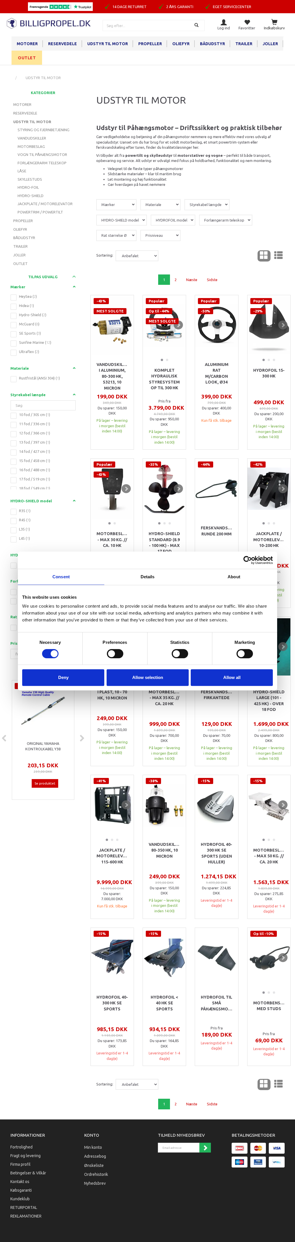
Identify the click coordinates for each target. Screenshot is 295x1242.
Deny (63, 677)
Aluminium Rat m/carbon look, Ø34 (216, 373)
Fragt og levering (25, 1155)
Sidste (212, 280)
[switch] (115, 653)
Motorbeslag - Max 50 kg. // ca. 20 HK (269, 856)
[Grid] (264, 256)
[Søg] (197, 25)
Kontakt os (19, 1181)
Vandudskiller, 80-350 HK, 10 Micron (164, 850)
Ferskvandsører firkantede (216, 695)
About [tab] (234, 576)
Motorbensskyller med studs (269, 1006)
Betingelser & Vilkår (28, 1173)
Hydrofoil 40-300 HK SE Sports (112, 1003)
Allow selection (147, 677)
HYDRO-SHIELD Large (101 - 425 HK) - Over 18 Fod (269, 701)
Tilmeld (205, 1148)
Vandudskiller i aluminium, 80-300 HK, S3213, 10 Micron (112, 376)
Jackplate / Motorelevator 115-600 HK (112, 856)
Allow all (232, 677)
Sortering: (104, 255)
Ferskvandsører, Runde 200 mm (216, 531)
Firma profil (20, 1164)
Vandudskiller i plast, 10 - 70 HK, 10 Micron (112, 692)
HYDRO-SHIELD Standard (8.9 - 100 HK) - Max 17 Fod (164, 542)
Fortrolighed (21, 1147)
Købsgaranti (21, 1190)
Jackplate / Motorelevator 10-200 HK (269, 539)
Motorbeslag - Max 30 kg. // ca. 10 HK (112, 539)
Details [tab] (148, 576)
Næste (191, 280)
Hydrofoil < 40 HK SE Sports (164, 1003)
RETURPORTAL (23, 1207)
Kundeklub (20, 1199)
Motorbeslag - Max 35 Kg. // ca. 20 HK (164, 698)
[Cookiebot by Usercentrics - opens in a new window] (247, 560)
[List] (278, 256)
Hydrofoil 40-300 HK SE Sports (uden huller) (216, 853)
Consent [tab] (61, 576)
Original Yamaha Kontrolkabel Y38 (42, 746)
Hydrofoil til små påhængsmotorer (216, 1003)
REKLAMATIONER (25, 1216)
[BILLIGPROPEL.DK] (49, 22)
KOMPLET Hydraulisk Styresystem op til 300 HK (164, 379)
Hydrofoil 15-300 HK (269, 373)
